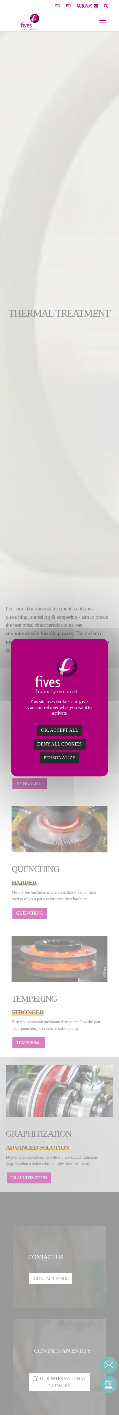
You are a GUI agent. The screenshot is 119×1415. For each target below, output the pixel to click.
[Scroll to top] (109, 1400)
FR (68, 6)
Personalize (59, 757)
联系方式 (84, 6)
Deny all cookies (59, 743)
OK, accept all (59, 730)
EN (57, 6)
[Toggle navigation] (102, 22)
